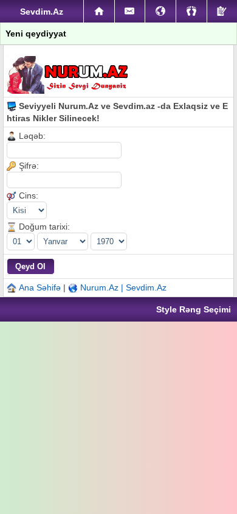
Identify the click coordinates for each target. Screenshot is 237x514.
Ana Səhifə (40, 287)
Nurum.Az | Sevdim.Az (123, 287)
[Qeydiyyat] (222, 11)
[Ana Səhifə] (99, 12)
